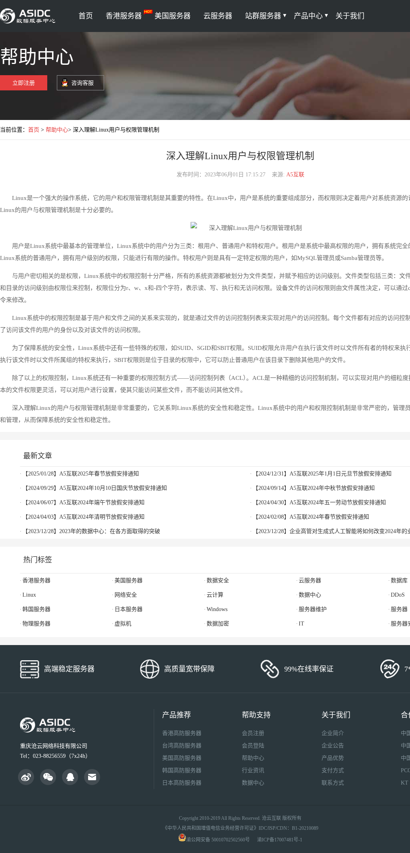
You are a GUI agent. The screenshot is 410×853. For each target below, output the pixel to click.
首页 (85, 16)
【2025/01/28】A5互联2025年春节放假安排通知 (80, 474)
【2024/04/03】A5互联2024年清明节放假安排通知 (83, 517)
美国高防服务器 (181, 758)
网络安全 (126, 595)
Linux (29, 595)
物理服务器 (36, 624)
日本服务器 (129, 609)
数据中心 (310, 595)
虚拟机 (123, 624)
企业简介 (333, 733)
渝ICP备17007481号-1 (279, 840)
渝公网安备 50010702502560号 (218, 840)
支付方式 (333, 770)
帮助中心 (57, 130)
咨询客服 (82, 83)
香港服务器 (124, 16)
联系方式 (333, 783)
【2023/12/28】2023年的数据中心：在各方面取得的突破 (91, 531)
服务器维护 (313, 609)
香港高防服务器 (181, 733)
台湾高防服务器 (181, 746)
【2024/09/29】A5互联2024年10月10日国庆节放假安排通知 (94, 488)
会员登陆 (253, 746)
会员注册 (253, 733)
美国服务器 (173, 16)
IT (301, 624)
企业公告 (333, 746)
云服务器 (217, 16)
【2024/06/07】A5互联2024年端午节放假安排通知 (83, 502)
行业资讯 (253, 770)
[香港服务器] (29, 16)
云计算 (215, 595)
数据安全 (218, 580)
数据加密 (218, 624)
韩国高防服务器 (181, 770)
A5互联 (295, 175)
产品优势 (333, 758)
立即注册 (23, 83)
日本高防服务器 (181, 783)
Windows (217, 609)
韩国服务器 (36, 609)
